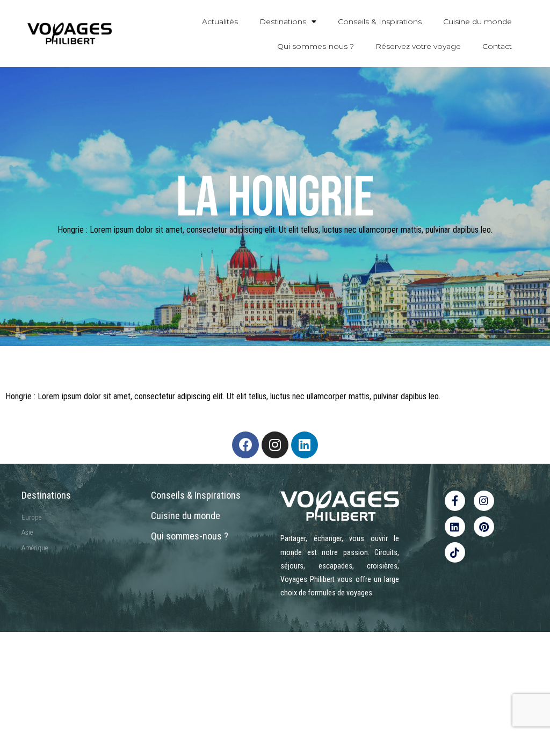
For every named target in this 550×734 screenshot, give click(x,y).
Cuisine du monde (477, 21)
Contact (497, 46)
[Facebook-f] (455, 501)
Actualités (220, 21)
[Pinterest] (484, 526)
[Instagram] (275, 444)
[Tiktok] (455, 552)
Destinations (282, 21)
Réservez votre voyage (418, 46)
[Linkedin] (304, 444)
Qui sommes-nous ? (315, 46)
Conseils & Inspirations (380, 21)
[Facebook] (245, 444)
